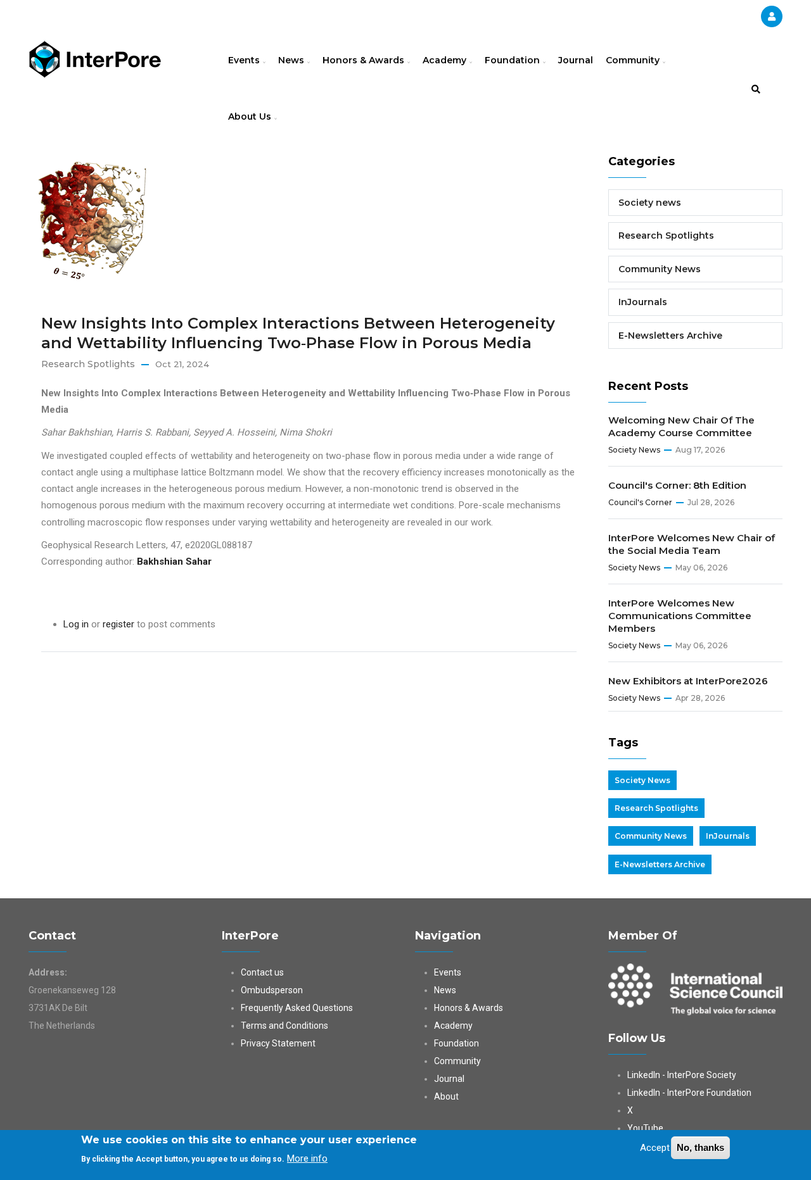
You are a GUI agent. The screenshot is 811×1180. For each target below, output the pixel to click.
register (118, 624)
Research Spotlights (88, 364)
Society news (649, 202)
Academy (446, 60)
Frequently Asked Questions (297, 1008)
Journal (575, 60)
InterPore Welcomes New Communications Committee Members (679, 615)
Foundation (513, 60)
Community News (659, 269)
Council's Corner (640, 502)
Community (634, 60)
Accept (655, 1147)
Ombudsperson (272, 990)
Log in (76, 624)
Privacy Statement (278, 1043)
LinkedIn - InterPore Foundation (689, 1093)
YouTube (645, 1128)
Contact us (262, 972)
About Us (251, 116)
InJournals (642, 302)
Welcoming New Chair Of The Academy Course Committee (681, 426)
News (292, 60)
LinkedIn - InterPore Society (681, 1075)
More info (307, 1158)
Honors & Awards (364, 60)
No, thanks (700, 1147)
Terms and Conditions (284, 1025)
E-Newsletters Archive (670, 335)
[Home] (95, 57)
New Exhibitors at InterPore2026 (688, 681)
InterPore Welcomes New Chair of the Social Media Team (691, 544)
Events (245, 60)
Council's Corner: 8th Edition (677, 485)
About (446, 1096)
